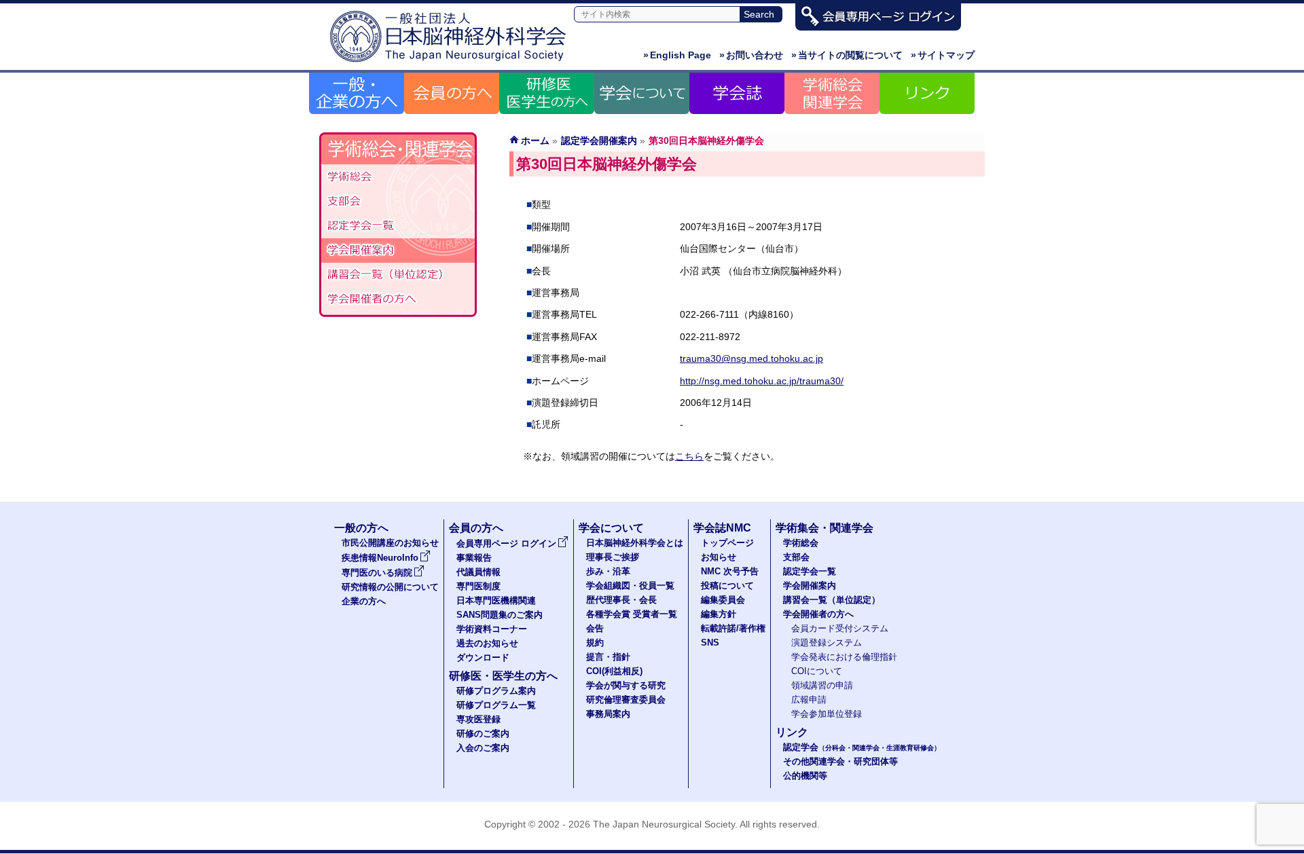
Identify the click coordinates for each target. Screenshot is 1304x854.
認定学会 (862, 747)
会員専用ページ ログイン (506, 544)
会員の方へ (476, 528)
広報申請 (809, 700)
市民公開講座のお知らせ (390, 543)
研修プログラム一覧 (496, 705)
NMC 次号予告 (730, 571)
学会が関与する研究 (626, 685)
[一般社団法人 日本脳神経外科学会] (451, 63)
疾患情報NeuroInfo (380, 558)
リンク (792, 732)
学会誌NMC (722, 528)
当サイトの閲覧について (847, 55)
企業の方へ (364, 601)
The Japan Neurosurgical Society (664, 824)
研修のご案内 (482, 734)
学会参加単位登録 (826, 714)
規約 (595, 643)
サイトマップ (943, 55)
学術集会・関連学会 (824, 528)
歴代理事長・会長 (621, 600)
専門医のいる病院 (377, 573)
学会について (611, 528)
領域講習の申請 (822, 685)
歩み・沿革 (608, 571)
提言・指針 (608, 657)
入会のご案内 (482, 748)
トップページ (727, 543)
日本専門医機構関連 (496, 601)
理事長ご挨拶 (612, 557)
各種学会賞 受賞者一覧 (631, 614)
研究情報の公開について (390, 587)
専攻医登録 (478, 719)
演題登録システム (826, 643)
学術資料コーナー (491, 629)
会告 (595, 628)
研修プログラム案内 (496, 691)
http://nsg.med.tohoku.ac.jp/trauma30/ (762, 380)
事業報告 (474, 558)
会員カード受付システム (839, 628)
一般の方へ (361, 528)
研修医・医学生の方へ (503, 676)
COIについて (816, 671)
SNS (710, 643)
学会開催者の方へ (398, 299)
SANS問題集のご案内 (499, 615)
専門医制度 (478, 586)
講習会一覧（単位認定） (831, 600)
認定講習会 (398, 275)
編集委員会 (723, 600)
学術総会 (398, 177)
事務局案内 (608, 714)
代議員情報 (478, 572)
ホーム (535, 140)
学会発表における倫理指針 (844, 657)
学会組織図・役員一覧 (630, 586)
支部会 (398, 201)
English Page (677, 55)
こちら (689, 456)
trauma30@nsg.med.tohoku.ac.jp (751, 358)
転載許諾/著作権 (733, 628)
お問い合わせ (751, 55)
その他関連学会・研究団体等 (840, 761)
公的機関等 (805, 776)
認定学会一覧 (809, 571)
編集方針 (718, 614)
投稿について (727, 586)
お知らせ (718, 557)
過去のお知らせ (487, 643)
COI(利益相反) (614, 671)
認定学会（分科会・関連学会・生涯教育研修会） (398, 226)
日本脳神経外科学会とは (634, 543)
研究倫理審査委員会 (626, 700)
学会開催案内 (398, 250)
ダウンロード (482, 658)
